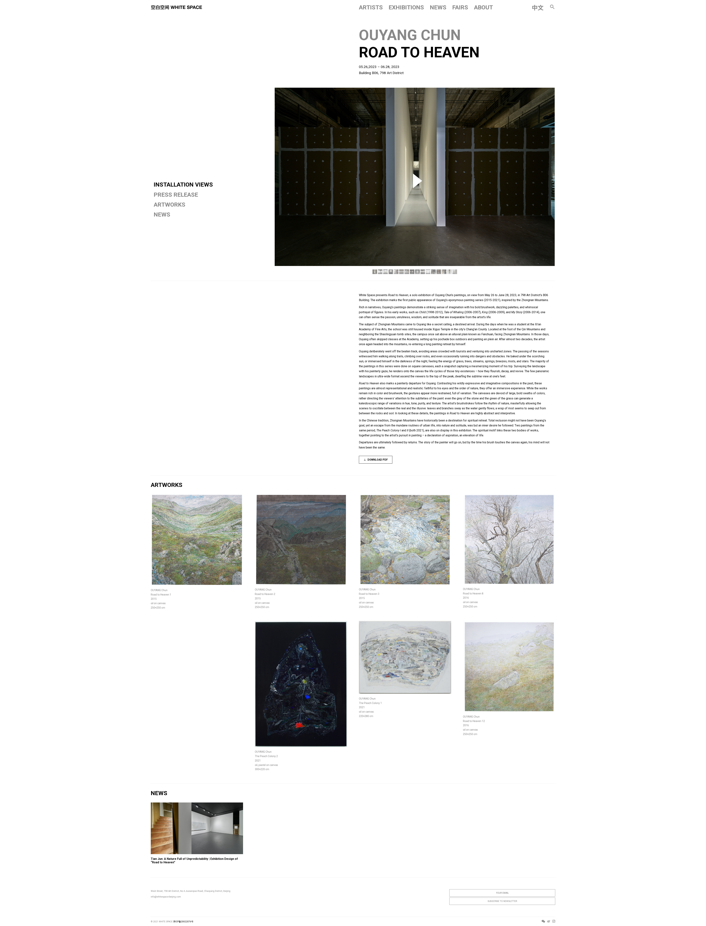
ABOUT (483, 7)
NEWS (438, 7)
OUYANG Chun (410, 35)
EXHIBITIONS (406, 7)
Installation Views (183, 184)
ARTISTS (371, 7)
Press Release (176, 194)
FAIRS (460, 7)
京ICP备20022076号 (183, 921)
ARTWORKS (169, 204)
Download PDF (378, 459)
